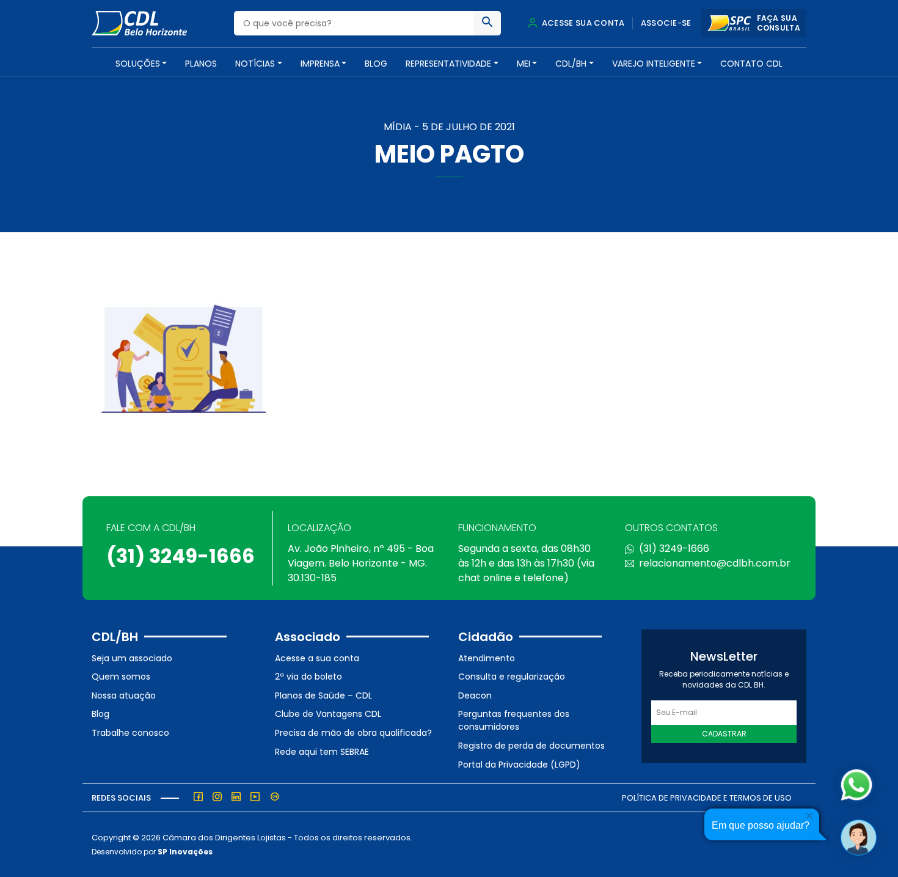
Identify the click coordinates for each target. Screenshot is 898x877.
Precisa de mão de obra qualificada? (353, 733)
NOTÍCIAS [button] (255, 63)
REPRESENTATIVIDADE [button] (448, 63)
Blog (376, 63)
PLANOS (201, 63)
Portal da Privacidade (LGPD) (519, 764)
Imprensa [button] (320, 63)
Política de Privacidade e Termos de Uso (707, 798)
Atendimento (486, 658)
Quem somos (121, 676)
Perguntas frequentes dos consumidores (513, 720)
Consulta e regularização (511, 676)
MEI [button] (523, 63)
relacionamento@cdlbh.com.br (714, 563)
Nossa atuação (124, 695)
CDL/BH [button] (570, 63)
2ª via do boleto (308, 676)
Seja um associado (132, 658)
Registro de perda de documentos (531, 745)
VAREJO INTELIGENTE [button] (653, 63)
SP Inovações (185, 851)
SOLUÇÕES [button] (137, 63)
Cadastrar (724, 733)
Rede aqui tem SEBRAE (322, 752)
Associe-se (666, 23)
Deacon (475, 695)
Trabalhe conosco (130, 733)
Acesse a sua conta (317, 658)
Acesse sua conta (582, 23)
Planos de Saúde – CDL (323, 695)
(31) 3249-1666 (180, 556)
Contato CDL (751, 63)
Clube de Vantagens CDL (328, 714)
